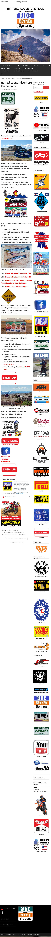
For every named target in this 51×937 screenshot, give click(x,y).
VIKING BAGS (41, 683)
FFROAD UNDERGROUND (41, 476)
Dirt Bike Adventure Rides (25, 8)
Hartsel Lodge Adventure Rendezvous (10, 534)
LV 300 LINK (41, 404)
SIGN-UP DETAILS (35, 65)
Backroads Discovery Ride (7, 532)
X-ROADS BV (41, 735)
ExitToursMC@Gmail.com (39, 778)
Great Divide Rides (5, 68)
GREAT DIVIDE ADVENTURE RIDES (41, 336)
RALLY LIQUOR (41, 524)
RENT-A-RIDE (41, 537)
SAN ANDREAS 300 (41, 592)
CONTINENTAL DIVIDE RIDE (41, 295)
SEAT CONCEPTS (41, 622)
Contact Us (17, 68)
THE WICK (41, 723)
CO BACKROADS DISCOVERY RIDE (41, 211)
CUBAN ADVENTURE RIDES (41, 227)
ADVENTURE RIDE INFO (28, 68)
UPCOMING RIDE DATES (23, 65)
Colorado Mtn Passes (33, 71)
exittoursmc (14, 89)
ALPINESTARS (41, 142)
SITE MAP (3, 74)
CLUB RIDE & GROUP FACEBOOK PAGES (41, 311)
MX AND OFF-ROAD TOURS (41, 119)
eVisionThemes (36, 934)
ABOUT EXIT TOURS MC (19, 71)
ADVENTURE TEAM (41, 834)
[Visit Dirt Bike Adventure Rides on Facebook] (2, 913)
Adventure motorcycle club (12, 530)
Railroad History (22, 534)
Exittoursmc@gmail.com (7, 924)
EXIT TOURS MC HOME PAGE (7, 65)
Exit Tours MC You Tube (41, 130)
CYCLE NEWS (41, 276)
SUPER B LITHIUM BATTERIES (41, 651)
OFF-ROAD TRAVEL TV (41, 462)
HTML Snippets (21, 936)
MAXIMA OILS (41, 414)
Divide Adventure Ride (18, 532)
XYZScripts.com (30, 936)
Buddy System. (8, 364)
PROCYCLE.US (41, 504)
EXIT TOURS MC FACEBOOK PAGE (41, 770)
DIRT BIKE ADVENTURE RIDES (11, 934)
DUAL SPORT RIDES (5, 71)
